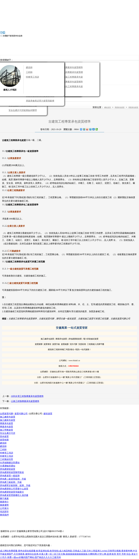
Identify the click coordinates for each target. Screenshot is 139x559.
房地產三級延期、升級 (11, 482)
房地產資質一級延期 (10, 475)
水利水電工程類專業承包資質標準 (27, 396)
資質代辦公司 (21, 413)
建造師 (29, 67)
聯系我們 (4, 515)
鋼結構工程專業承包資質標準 (69, 82)
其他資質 (4, 436)
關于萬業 (4, 498)
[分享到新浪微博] (87, 129)
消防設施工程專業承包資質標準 (69, 73)
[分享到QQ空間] (84, 129)
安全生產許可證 (7, 433)
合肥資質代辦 (6, 413)
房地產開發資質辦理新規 (12, 472)
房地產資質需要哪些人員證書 (14, 495)
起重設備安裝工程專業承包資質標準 (69, 77)
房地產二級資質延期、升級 (13, 479)
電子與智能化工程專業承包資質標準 (69, 87)
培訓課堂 (4, 511)
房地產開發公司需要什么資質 (14, 489)
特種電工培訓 (32, 77)
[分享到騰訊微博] (90, 129)
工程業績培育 (6, 459)
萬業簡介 (4, 502)
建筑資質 (48, 413)
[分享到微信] (97, 129)
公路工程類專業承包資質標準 (25, 401)
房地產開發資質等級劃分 (12, 492)
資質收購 (4, 440)
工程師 (29, 72)
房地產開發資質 (7, 469)
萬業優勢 (4, 505)
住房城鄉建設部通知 (10, 462)
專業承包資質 (119, 107)
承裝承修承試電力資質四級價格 (40, 101)
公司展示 (4, 508)
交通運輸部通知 (7, 466)
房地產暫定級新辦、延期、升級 (15, 485)
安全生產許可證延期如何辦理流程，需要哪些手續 (23, 111)
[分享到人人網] (93, 129)
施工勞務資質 (6, 430)
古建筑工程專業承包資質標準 (69, 67)
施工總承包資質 (7, 417)
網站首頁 (107, 107)
